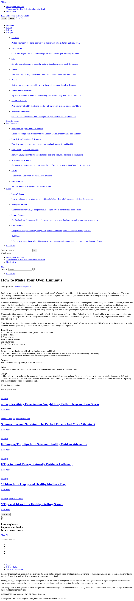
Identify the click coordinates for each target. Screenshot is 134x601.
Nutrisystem (11, 11)
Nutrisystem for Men (30, 176)
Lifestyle (9, 30)
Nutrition (10, 25)
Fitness (9, 28)
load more (6, 514)
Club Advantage (45, 176)
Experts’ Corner (12, 121)
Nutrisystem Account (15, 6)
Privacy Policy (12, 567)
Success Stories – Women (22, 186)
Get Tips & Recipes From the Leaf (25, 9)
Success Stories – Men (42, 186)
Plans (8, 189)
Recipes (9, 32)
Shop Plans (5, 535)
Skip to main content (9, 2)
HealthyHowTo (25, 286)
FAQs (8, 565)
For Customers (12, 123)
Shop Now (10, 246)
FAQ (3, 16)
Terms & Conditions (14, 569)
